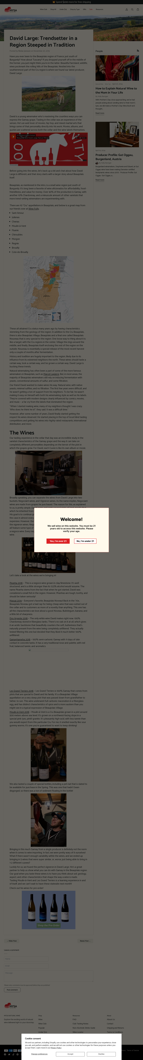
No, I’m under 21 (85, 541)
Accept (70, 1054)
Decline (101, 1054)
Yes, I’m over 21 (58, 541)
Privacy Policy (56, 1048)
